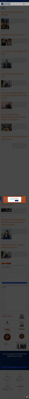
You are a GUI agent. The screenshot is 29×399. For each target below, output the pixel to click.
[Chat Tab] (14, 199)
